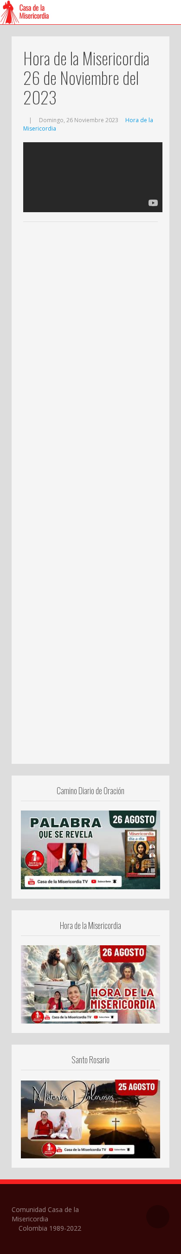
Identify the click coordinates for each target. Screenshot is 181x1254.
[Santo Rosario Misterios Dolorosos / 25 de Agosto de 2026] (90, 1118)
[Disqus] (90, 366)
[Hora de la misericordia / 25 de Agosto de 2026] (90, 983)
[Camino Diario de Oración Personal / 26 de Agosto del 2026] (90, 849)
